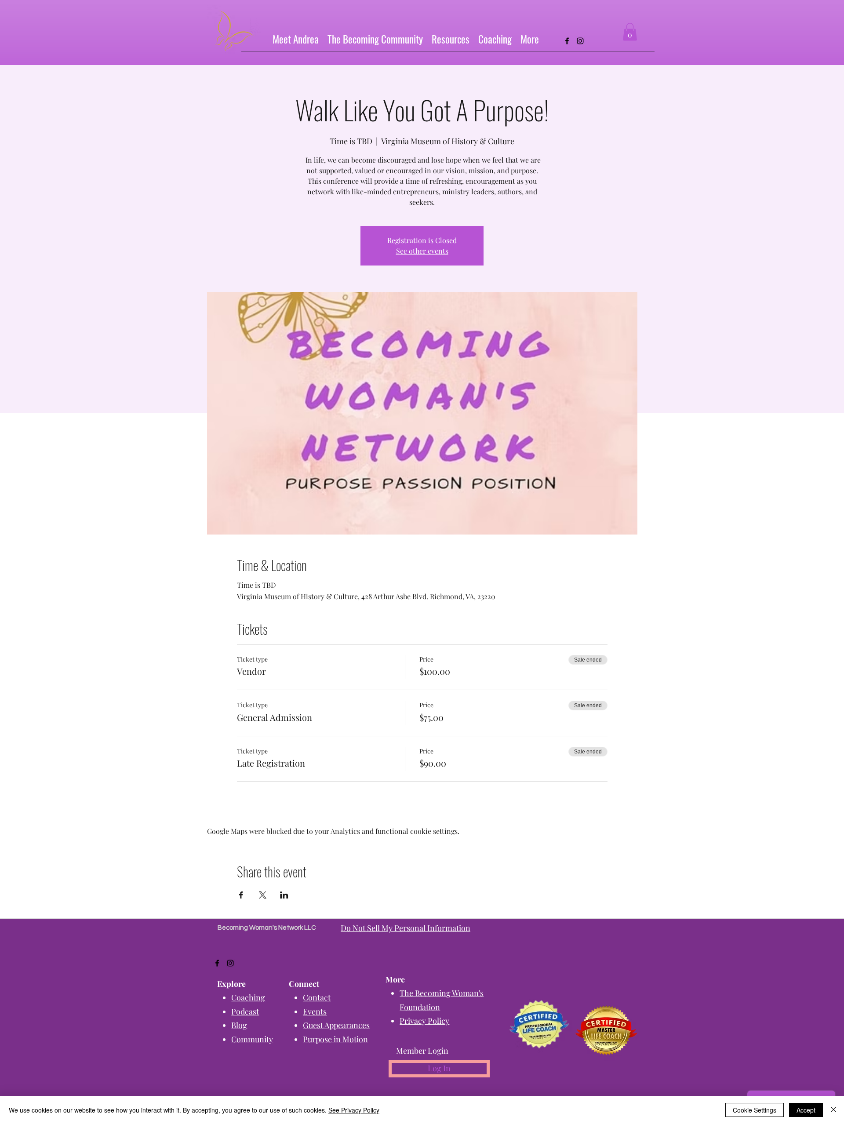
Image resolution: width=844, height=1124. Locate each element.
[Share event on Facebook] (241, 894)
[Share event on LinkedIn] (284, 894)
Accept (806, 1110)
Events (315, 1011)
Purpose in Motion (335, 1039)
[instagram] (580, 40)
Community (252, 1039)
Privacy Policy (424, 1020)
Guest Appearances (336, 1025)
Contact (317, 997)
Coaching (248, 997)
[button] (450, 38)
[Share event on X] (262, 894)
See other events (422, 250)
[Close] (833, 1110)
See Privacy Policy (353, 1110)
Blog (239, 1025)
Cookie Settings (754, 1110)
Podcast (245, 1011)
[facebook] (567, 40)
